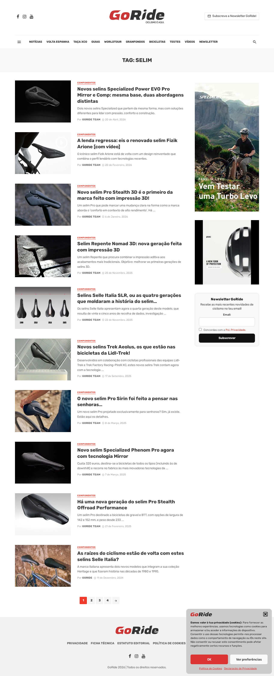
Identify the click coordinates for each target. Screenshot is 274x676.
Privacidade (77, 643)
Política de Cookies (210, 668)
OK (209, 659)
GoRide (87, 577)
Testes (175, 41)
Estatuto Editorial (133, 643)
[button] (265, 614)
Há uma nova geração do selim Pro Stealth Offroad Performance (126, 504)
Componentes (86, 83)
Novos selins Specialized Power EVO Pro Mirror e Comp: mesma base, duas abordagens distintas (130, 95)
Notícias (35, 41)
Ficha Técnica (102, 643)
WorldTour (113, 41)
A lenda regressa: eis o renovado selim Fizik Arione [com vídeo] (127, 143)
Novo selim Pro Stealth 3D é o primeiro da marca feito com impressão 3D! (125, 195)
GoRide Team (91, 119)
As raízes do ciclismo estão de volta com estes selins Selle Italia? (130, 556)
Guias (95, 41)
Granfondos (135, 41)
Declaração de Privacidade (240, 668)
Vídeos (190, 41)
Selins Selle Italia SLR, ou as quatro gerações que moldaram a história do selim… (129, 298)
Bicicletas (157, 41)
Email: (227, 314)
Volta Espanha (57, 41)
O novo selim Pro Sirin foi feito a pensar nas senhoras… (127, 401)
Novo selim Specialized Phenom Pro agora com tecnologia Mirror (125, 453)
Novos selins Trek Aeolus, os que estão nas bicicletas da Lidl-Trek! (126, 349)
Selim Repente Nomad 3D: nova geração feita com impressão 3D (129, 246)
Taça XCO (80, 41)
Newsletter (208, 41)
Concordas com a (224, 329)
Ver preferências (249, 659)
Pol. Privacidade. (236, 329)
